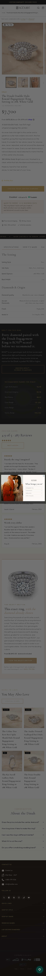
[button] (34, 488)
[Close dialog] (43, 476)
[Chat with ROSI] (39, 969)
